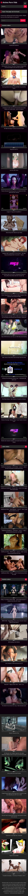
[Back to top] (23, 892)
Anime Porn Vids (9, 2)
